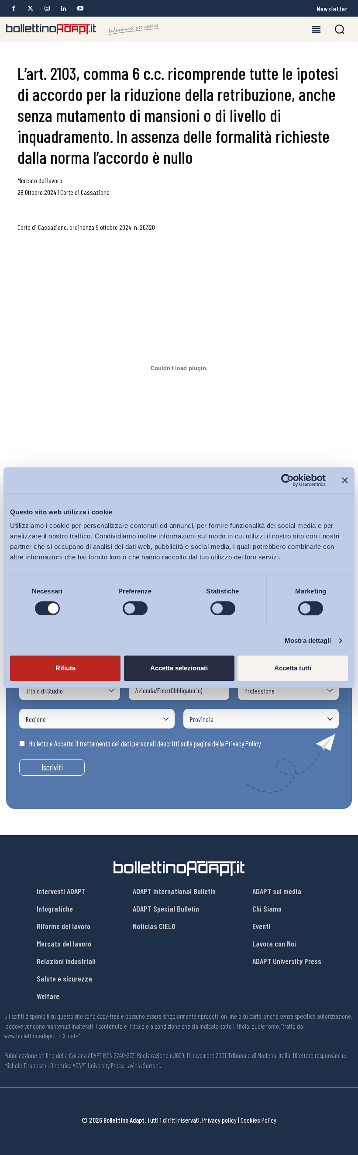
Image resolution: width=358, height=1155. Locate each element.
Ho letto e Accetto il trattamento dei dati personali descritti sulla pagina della (145, 743)
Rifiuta (65, 668)
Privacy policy (219, 1120)
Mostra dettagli (308, 640)
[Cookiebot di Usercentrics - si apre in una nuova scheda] (287, 480)
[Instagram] (47, 8)
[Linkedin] (63, 8)
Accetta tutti (292, 668)
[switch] (135, 608)
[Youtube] (80, 8)
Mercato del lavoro (39, 180)
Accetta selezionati (179, 668)
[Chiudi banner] (345, 480)
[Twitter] (30, 8)
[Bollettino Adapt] (82, 29)
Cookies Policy (258, 1120)
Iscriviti (52, 767)
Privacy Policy (243, 743)
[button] (339, 29)
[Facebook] (13, 8)
